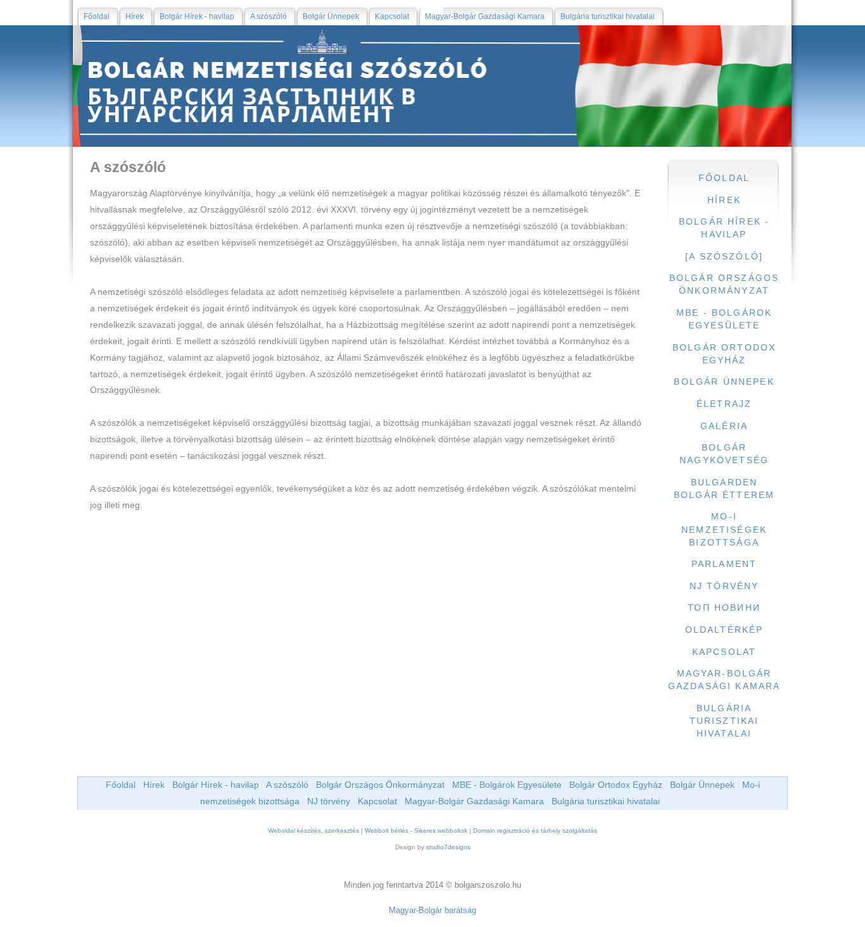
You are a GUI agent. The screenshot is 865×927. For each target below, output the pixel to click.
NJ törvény (328, 801)
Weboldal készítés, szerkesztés (313, 830)
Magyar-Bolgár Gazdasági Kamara (474, 801)
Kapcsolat (377, 801)
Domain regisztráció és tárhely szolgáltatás (535, 830)
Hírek (154, 785)
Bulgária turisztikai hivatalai (606, 801)
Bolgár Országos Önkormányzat (380, 785)
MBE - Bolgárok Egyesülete (507, 785)
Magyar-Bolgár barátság (432, 910)
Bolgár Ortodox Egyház (615, 785)
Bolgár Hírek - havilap (215, 785)
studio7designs (448, 846)
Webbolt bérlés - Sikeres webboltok (416, 830)
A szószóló (287, 785)
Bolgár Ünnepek (702, 785)
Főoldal (121, 785)
